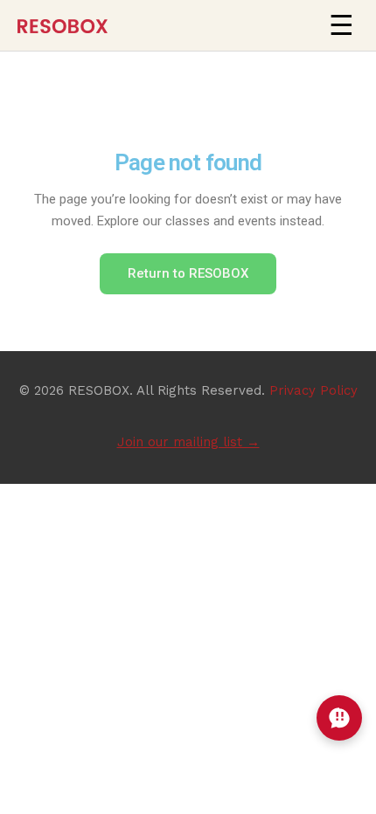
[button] (341, 25)
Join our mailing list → (188, 442)
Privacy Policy (313, 390)
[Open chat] (339, 718)
